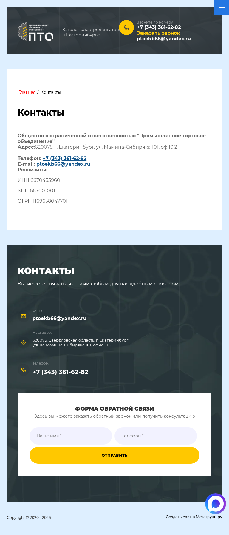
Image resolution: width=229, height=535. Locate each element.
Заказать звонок (158, 33)
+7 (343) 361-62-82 (64, 158)
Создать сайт (178, 516)
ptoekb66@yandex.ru (164, 38)
